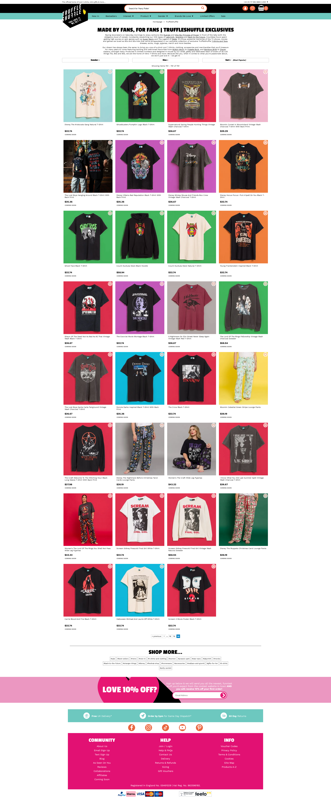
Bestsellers (111, 16)
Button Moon (178, 49)
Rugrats (167, 35)
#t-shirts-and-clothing (157, 659)
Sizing (165, 767)
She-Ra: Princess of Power (187, 35)
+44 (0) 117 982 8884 (252, 2)
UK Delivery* (102, 716)
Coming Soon (102, 779)
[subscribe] (223, 695)
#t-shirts (223, 663)
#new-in (142, 659)
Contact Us (165, 754)
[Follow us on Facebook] (131, 727)
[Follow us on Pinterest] (199, 727)
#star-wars (196, 659)
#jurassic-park (184, 659)
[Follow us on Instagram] (148, 727)
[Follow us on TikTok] (165, 727)
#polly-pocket (165, 668)
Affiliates (102, 775)
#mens (133, 659)
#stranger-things (129, 663)
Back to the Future (196, 37)
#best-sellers (123, 659)
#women (172, 659)
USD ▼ (265, 2)
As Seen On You (102, 763)
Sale (223, 16)
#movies (216, 659)
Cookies (229, 759)
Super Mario (148, 39)
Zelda (174, 39)
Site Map (229, 763)
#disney (142, 663)
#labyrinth (207, 659)
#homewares (166, 663)
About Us (102, 746)
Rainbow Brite (210, 49)
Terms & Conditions (229, 754)
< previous (156, 636)
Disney (223, 49)
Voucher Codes (229, 746)
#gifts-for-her (212, 663)
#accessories (179, 663)
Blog (101, 759)
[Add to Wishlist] (110, 72)
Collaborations (102, 771)
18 (170, 636)
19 (174, 636)
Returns (237, 716)
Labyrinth (170, 37)
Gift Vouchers (165, 771)
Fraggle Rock (193, 49)
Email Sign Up (102, 750)
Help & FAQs (165, 750)
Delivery (165, 759)
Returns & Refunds (165, 763)
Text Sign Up (102, 754)
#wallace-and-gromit (195, 663)
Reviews (101, 767)
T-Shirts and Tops (219, 41)
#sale (113, 659)
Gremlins (179, 37)
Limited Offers (207, 16)
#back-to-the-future (112, 663)
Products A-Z (229, 767)
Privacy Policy (229, 750)
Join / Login (165, 746)
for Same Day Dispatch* (169, 716)
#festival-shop (153, 663)
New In (95, 16)
